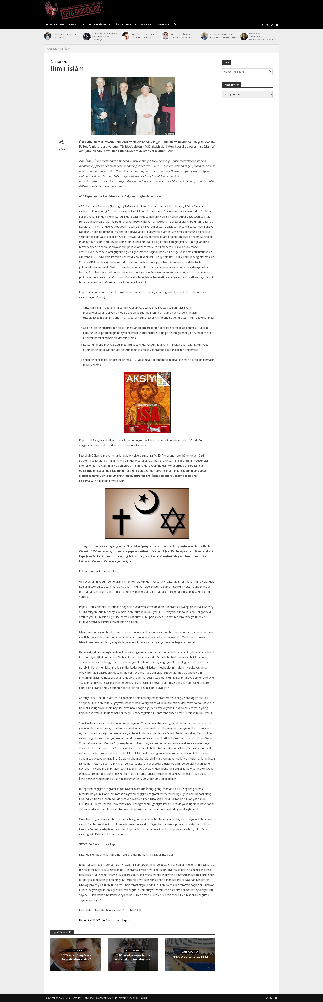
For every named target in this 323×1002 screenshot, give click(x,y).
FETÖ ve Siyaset (98, 24)
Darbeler (161, 24)
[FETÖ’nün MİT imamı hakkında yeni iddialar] (165, 36)
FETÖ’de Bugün (55, 24)
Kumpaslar (142, 24)
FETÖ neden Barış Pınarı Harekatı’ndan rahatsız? (76, 957)
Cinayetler (122, 24)
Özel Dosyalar (59, 61)
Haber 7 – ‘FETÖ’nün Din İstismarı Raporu (105, 920)
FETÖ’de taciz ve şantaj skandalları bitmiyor (143, 36)
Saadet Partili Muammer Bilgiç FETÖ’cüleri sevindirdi (223, 36)
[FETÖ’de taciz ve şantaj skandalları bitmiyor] (126, 36)
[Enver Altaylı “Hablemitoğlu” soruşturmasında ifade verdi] (244, 36)
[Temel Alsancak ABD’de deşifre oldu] (47, 36)
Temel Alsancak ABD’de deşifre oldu (64, 36)
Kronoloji (75, 24)
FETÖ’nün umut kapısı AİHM (190, 957)
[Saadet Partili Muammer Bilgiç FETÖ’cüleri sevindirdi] (204, 36)
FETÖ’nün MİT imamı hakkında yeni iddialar (181, 36)
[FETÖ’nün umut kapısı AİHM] (190, 954)
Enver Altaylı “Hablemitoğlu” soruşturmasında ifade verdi (263, 36)
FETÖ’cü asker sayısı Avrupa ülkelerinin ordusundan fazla (133, 957)
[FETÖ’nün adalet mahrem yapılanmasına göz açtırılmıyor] (87, 36)
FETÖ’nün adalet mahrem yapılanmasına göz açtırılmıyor (104, 36)
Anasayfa (52, 48)
